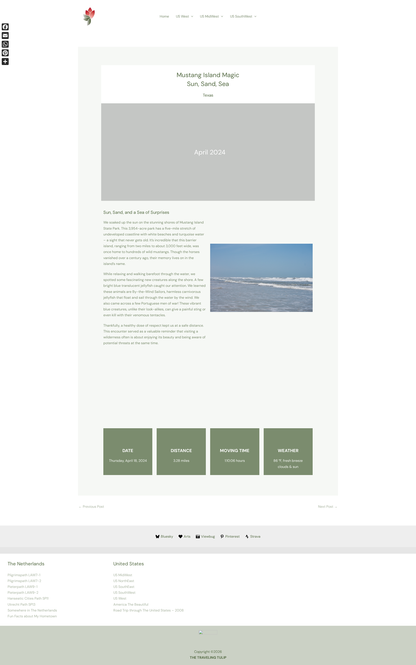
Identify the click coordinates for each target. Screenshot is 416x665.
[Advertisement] (208, 387)
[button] (191, 16)
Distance (181, 450)
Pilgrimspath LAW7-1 (24, 575)
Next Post (328, 506)
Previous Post (91, 506)
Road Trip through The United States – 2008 (148, 610)
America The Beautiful (130, 604)
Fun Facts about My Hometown (32, 616)
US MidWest (209, 16)
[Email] (5, 35)
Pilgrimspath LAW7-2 (24, 581)
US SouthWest (241, 16)
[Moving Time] (234, 439)
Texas (208, 95)
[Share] (5, 61)
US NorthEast (123, 581)
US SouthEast (123, 586)
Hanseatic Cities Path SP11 (28, 598)
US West (182, 16)
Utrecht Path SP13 (21, 604)
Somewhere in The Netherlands (32, 610)
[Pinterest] (5, 53)
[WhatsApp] (5, 44)
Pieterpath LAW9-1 (22, 586)
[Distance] (181, 439)
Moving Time (234, 450)
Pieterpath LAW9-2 (23, 592)
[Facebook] (5, 27)
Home (164, 16)
